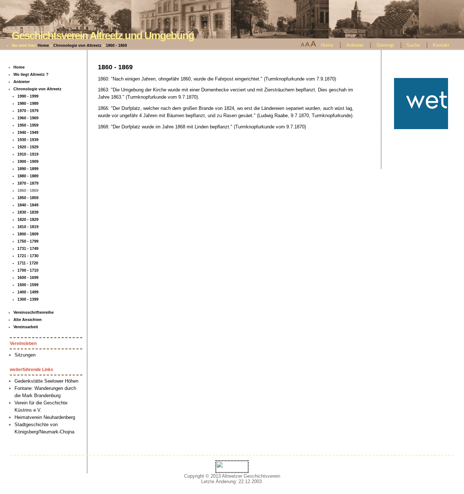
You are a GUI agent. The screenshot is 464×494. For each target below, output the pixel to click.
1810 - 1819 (27, 227)
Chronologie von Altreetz (77, 45)
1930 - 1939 (27, 139)
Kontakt (441, 45)
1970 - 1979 (27, 110)
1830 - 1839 (27, 212)
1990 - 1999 (27, 96)
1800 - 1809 (27, 234)
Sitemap (385, 45)
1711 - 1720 (27, 263)
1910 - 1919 (27, 154)
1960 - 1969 (27, 118)
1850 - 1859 (27, 197)
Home (43, 45)
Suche (413, 45)
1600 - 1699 (27, 277)
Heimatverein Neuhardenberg (44, 417)
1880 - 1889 (27, 176)
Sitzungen (25, 355)
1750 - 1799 (27, 241)
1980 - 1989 (27, 103)
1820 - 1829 (27, 219)
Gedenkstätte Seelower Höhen (46, 381)
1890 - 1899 (27, 168)
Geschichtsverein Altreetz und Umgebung (103, 35)
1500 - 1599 (27, 285)
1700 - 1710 (27, 270)
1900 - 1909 (27, 161)
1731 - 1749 (27, 248)
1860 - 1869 (116, 45)
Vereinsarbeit (25, 327)
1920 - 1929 (27, 147)
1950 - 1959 (27, 125)
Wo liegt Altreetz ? (31, 74)
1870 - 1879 (27, 183)
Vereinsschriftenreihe (33, 312)
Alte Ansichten (27, 319)
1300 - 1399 (27, 299)
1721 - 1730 (27, 256)
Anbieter (355, 45)
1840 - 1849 (27, 205)
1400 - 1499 (27, 292)
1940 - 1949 (27, 132)
